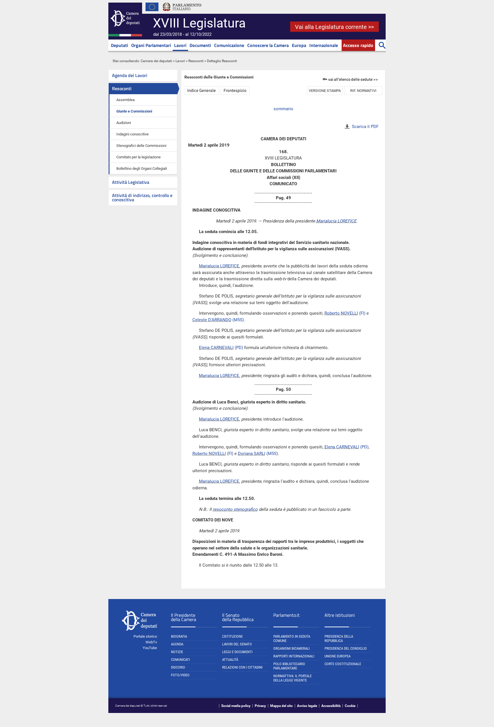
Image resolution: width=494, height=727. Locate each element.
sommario (283, 108)
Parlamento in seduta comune (291, 638)
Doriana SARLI (251, 453)
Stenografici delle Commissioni (141, 145)
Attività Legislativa (130, 182)
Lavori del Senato (237, 644)
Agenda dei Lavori (129, 75)
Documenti (200, 45)
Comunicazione (229, 45)
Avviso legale (307, 706)
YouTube (150, 648)
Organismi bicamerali (291, 648)
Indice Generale (201, 90)
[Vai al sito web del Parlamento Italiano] (182, 13)
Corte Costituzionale (342, 664)
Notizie (177, 652)
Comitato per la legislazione (138, 157)
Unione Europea (337, 656)
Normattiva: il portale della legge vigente (292, 678)
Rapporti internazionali (293, 656)
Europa (299, 45)
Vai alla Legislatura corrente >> (334, 26)
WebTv (151, 642)
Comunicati (180, 659)
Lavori (180, 45)
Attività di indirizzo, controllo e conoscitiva (142, 197)
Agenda (177, 644)
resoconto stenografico (235, 509)
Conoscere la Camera (268, 45)
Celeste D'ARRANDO (211, 319)
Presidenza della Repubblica (338, 638)
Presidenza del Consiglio (345, 648)
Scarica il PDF (365, 126)
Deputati (119, 45)
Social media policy (235, 706)
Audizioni (123, 123)
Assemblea (125, 100)
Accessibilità (330, 706)
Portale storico (145, 636)
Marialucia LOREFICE (336, 221)
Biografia (179, 636)
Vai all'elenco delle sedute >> (353, 79)
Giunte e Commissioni (134, 111)
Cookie (350, 706)
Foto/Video (180, 675)
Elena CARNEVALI (216, 347)
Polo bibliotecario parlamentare (289, 666)
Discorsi (178, 667)
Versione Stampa (325, 90)
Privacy (260, 706)
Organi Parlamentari (151, 45)
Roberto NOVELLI (341, 313)
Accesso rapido (358, 45)
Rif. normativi (363, 90)
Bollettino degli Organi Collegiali (141, 168)
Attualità (230, 659)
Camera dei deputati (156, 61)
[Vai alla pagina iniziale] (125, 35)
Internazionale (323, 45)
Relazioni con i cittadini (242, 667)
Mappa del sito (281, 706)
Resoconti (196, 61)
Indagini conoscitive (132, 134)
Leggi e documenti (237, 652)
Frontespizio (235, 90)
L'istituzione (232, 636)
